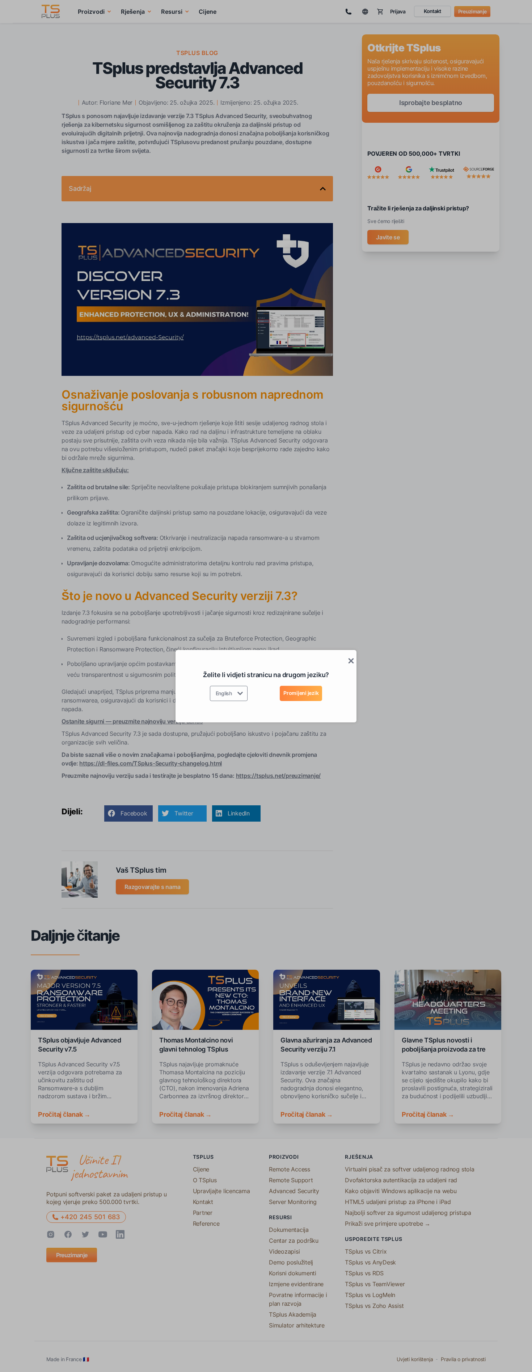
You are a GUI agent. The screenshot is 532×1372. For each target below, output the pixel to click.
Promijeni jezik (300, 693)
